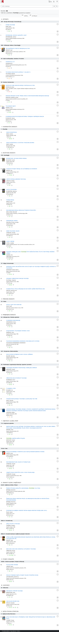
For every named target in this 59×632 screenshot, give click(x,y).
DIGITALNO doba (10, 87)
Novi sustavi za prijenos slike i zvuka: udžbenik (19, 354)
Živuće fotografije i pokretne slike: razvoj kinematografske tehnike (25, 451)
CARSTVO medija (10, 180)
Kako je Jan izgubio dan (12, 601)
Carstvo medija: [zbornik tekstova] (16, 179)
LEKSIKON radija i (10, 412)
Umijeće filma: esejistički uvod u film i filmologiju (20, 472)
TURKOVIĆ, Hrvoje (10, 232)
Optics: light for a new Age (13, 304)
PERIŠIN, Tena (9, 107)
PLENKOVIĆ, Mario (10, 118)
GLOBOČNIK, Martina (11, 191)
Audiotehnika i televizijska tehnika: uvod (18, 330)
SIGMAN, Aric (9, 255)
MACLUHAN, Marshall (11, 212)
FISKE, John (8, 26)
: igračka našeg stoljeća (15, 438)
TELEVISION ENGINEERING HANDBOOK (15, 342)
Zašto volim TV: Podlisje (13, 523)
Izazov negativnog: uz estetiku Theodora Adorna (20, 142)
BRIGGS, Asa (9, 170)
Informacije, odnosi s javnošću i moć (16, 35)
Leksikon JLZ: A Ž (10, 61)
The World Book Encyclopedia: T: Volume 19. (18, 72)
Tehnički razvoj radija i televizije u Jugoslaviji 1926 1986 (21, 398)
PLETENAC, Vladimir (11, 280)
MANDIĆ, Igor (9, 50)
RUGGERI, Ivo (9, 390)
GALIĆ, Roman (9, 400)
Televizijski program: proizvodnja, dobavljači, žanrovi (21, 367)
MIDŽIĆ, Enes (9, 453)
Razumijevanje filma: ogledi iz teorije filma (18, 462)
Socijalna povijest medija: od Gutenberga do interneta (21, 168)
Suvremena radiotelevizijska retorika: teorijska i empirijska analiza (25, 116)
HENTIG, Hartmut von (11, 290)
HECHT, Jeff (9, 306)
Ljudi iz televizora (11, 189)
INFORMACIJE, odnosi (11, 36)
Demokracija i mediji (11, 220)
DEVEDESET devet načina (12, 269)
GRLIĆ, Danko (9, 134)
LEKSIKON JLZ (9, 63)
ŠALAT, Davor (9, 512)
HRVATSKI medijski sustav (12, 97)
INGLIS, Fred (9, 201)
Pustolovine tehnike (12, 564)
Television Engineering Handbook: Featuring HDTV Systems (22, 341)
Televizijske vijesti (11, 106)
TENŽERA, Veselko (10, 525)
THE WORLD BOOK (10, 73)
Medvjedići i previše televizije (14, 591)
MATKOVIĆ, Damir (10, 369)
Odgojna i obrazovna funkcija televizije (17, 278)
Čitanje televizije (10, 24)
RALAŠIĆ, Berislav (10, 356)
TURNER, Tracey (10, 620)
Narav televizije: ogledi (12, 231)
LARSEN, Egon (9, 566)
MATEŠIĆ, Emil (9, 429)
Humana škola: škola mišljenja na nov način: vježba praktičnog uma (25, 288)
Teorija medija (10, 200)
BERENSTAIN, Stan (10, 592)
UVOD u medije (10, 243)
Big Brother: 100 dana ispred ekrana (16, 158)
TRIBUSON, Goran (10, 550)
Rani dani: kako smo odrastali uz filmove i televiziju (21, 549)
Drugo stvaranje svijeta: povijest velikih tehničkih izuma (22, 575)
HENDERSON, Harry (11, 322)
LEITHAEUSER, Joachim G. (12, 576)
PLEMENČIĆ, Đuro (10, 379)
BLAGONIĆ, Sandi (10, 160)
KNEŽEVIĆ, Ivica (10, 332)
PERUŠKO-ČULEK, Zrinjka (12, 222)
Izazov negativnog (11, 132)
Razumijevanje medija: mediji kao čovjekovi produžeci (21, 210)
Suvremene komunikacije (13, 320)
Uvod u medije (10, 241)
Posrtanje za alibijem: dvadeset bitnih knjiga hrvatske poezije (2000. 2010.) (26, 510)
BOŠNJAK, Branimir (10, 490)
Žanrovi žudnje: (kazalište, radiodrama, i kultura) (23, 488)
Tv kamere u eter (11, 388)
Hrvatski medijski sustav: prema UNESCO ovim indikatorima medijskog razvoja (27, 95)
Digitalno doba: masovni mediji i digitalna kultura (20, 85)
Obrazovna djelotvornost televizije (16, 378)
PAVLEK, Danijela (10, 603)
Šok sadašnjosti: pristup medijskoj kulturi (18, 48)
